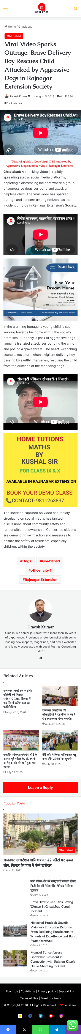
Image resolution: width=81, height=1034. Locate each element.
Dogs (26, 561)
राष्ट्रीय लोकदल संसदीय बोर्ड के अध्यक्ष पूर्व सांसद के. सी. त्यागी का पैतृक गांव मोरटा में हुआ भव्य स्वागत (20, 761)
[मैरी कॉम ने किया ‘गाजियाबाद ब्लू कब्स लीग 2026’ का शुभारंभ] (60, 740)
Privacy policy (47, 991)
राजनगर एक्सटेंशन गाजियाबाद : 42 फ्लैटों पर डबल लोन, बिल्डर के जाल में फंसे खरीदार (38, 862)
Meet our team (51, 998)
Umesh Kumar (18, 96)
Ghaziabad (25, 26)
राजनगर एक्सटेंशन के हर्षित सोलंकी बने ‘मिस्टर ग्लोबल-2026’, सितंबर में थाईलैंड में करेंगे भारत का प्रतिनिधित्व (17, 699)
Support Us (66, 991)
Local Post (71, 1005)
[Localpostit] (40, 8)
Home (11, 26)
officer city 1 (41, 570)
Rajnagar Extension (41, 579)
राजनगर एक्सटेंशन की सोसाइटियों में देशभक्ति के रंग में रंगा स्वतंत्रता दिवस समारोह (58, 714)
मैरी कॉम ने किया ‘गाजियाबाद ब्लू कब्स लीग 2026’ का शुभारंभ (59, 757)
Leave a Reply (40, 787)
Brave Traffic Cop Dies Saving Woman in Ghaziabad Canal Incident (51, 906)
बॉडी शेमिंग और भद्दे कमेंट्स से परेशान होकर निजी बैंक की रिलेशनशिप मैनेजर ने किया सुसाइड (53, 885)
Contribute (28, 991)
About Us (11, 991)
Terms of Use (29, 998)
